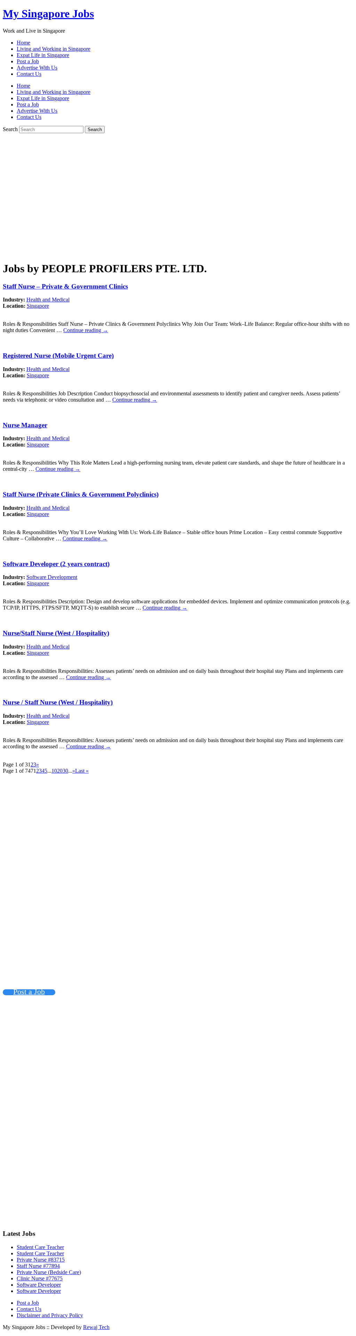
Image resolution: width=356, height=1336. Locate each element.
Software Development (51, 577)
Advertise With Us (37, 68)
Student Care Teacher (40, 1247)
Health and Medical (48, 300)
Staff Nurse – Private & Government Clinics (65, 286)
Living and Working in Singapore (53, 49)
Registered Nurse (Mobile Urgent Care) (58, 355)
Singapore (38, 306)
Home (23, 43)
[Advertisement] (178, 200)
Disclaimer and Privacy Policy (50, 1315)
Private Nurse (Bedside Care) (49, 1272)
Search (10, 129)
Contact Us (29, 74)
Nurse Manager (25, 425)
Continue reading (85, 330)
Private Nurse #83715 (41, 1260)
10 (54, 771)
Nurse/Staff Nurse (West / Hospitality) (56, 633)
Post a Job (28, 61)
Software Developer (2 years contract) (56, 564)
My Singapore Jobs (48, 13)
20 (60, 771)
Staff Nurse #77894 (38, 1266)
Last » (82, 771)
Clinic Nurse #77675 (40, 1278)
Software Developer (39, 1285)
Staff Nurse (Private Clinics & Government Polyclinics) (81, 494)
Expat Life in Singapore (43, 55)
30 (65, 771)
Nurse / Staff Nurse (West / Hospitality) (58, 702)
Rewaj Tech (96, 1327)
